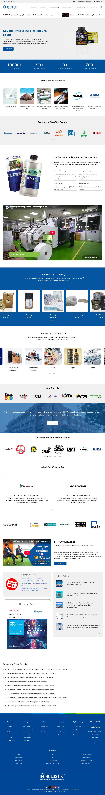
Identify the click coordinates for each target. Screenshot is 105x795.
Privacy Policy (43, 791)
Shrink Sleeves (44, 732)
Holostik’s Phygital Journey (94, 731)
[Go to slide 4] (47, 456)
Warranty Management (78, 734)
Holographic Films (61, 726)
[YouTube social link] (55, 787)
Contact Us (10, 734)
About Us (10, 726)
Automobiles (19, 763)
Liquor (86, 766)
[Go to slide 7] (52, 456)
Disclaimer (62, 791)
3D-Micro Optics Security (27, 729)
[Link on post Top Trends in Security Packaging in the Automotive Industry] (60, 583)
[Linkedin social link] (58, 787)
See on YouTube (60, 563)
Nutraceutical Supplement (86, 760)
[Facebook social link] (46, 787)
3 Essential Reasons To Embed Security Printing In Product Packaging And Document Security (83, 627)
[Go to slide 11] (50, 320)
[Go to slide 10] (49, 373)
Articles (95, 743)
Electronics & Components (52, 763)
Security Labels (44, 726)
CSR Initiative (10, 732)
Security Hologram (27, 726)
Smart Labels (44, 729)
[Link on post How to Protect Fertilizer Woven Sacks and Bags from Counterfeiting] (60, 616)
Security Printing (27, 740)
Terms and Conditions (53, 791)
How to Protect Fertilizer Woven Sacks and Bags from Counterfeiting (82, 616)
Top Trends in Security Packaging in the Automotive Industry (80, 583)
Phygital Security (94, 722)
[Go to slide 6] (50, 456)
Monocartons (61, 734)
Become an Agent (10, 740)
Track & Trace (78, 726)
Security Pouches (61, 729)
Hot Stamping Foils (27, 734)
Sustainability (10, 729)
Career (10, 737)
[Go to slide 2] (52, 139)
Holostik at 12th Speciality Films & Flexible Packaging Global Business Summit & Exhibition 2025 (35, 583)
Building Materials (52, 760)
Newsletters (95, 740)
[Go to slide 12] (52, 320)
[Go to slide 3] (54, 139)
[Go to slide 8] (54, 456)
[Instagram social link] (52, 787)
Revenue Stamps (27, 737)
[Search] (101, 7)
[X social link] (49, 787)
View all (96, 634)
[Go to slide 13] (62, 456)
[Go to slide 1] (50, 139)
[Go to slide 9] (55, 456)
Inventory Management (78, 729)
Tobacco (52, 754)
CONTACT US (8, 49)
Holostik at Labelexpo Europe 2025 (31, 578)
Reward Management (78, 732)
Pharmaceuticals (19, 757)
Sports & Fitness (86, 757)
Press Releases (94, 737)
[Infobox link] (8, 1)
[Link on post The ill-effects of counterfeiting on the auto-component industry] (60, 594)
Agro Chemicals (18, 760)
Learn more (52, 423)
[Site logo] (10, 7)
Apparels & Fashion (86, 763)
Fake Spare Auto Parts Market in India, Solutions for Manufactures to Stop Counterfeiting (80, 605)
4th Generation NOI (27, 732)
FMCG (18, 754)
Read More (23, 594)
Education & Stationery (86, 754)
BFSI (52, 757)
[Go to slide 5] (49, 456)
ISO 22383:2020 (94, 734)
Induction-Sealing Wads (61, 732)
